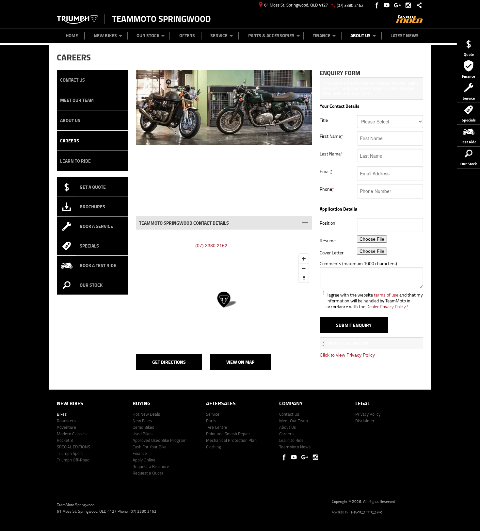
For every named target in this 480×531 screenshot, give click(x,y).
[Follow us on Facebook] (377, 5)
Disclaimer (365, 420)
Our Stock (147, 35)
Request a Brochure (151, 466)
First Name (331, 136)
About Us (360, 35)
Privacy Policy (367, 414)
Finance (321, 35)
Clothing (213, 446)
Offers (187, 35)
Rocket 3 (65, 440)
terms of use (386, 294)
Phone (327, 189)
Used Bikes (142, 433)
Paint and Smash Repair (228, 433)
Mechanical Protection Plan (231, 440)
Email (326, 171)
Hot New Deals (146, 414)
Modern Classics (72, 433)
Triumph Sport (70, 453)
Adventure (66, 427)
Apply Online (144, 460)
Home (72, 35)
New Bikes (105, 35)
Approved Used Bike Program (159, 440)
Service (219, 35)
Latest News (405, 35)
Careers (69, 140)
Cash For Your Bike (150, 446)
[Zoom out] (304, 268)
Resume (328, 241)
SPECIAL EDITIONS (73, 446)
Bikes (62, 414)
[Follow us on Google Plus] (398, 5)
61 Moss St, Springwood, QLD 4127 (296, 5)
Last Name (331, 154)
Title (324, 120)
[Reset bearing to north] (304, 277)
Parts (211, 420)
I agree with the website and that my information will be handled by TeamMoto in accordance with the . (375, 301)
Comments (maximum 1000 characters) (358, 263)
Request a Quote (148, 473)
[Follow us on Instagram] (409, 5)
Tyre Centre (216, 427)
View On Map (240, 362)
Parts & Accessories (271, 35)
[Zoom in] (304, 259)
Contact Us (72, 79)
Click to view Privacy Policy (347, 355)
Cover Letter (332, 253)
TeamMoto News (295, 446)
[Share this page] (417, 5)
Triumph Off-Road (73, 460)
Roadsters (66, 420)
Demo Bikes (143, 427)
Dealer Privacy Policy (386, 306)
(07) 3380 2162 (350, 5)
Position (327, 223)
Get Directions (169, 362)
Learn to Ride (75, 160)
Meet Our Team (77, 100)
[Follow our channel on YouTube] (388, 5)
